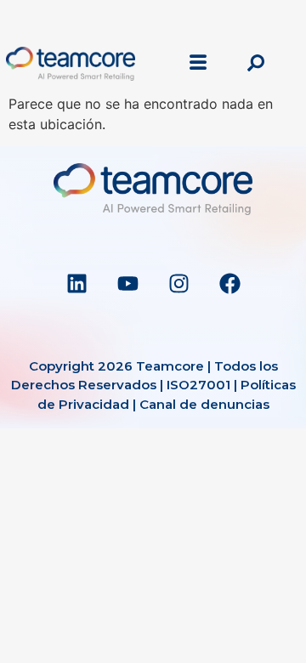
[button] (256, 64)
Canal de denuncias (204, 404)
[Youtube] (127, 284)
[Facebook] (229, 284)
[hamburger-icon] (198, 63)
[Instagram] (178, 284)
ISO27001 (198, 385)
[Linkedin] (76, 284)
